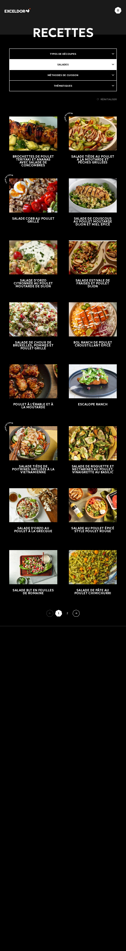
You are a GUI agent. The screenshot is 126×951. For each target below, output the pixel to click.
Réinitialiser (109, 99)
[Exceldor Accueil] (18, 10)
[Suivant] (76, 613)
